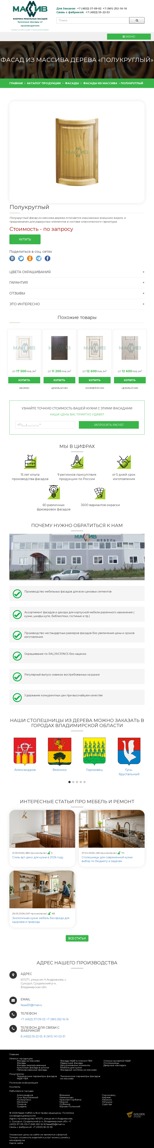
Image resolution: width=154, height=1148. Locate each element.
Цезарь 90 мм (130, 388)
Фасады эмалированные (31, 1065)
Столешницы (111, 1063)
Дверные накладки (114, 1065)
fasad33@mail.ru (31, 1005)
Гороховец (108, 1095)
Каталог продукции (21, 1058)
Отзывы (17, 293)
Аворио (24, 388)
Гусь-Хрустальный (27, 1097)
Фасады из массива (28, 1060)
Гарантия (18, 282)
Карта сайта (16, 1143)
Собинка (65, 1104)
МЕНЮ (130, 36)
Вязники (65, 1095)
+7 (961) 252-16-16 (115, 8)
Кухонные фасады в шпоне (33, 1067)
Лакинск (107, 1099)
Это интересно (24, 304)
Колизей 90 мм (94, 388)
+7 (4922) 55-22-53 (98, 12)
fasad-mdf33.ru (26, 1112)
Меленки (22, 1101)
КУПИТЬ (24, 380)
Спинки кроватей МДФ (117, 1060)
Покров (21, 1104)
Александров (25, 1095)
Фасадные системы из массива (78, 1069)
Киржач (106, 1097)
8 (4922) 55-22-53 (31, 1036)
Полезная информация (23, 1082)
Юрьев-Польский (70, 1106)
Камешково (67, 1097)
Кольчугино (24, 1099)
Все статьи (77, 938)
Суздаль (21, 1106)
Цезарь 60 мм (59, 388)
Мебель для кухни (71, 1067)
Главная (14, 1054)
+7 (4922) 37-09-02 (89, 8)
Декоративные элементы (75, 1065)
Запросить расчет (109, 425)
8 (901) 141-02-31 (54, 1036)
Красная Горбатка (70, 1099)
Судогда (107, 1104)
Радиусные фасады (71, 1063)
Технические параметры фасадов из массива (80, 1077)
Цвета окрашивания (30, 272)
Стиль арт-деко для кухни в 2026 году (37, 857)
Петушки (107, 1101)
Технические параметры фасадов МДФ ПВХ (37, 1077)
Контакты (14, 1086)
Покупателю (16, 1073)
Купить (25, 239)
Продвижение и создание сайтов (136, 1114)
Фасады (21, 1063)
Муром (64, 1101)
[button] (76, 152)
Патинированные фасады (32, 1069)
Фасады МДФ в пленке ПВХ (76, 1060)
